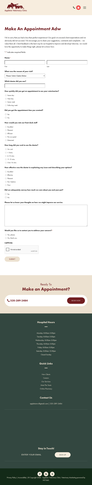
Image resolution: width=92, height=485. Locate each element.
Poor (8, 185)
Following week (12, 105)
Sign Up (62, 455)
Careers (46, 378)
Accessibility (22, 477)
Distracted (10, 140)
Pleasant (10, 130)
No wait (10, 149)
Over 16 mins (11, 162)
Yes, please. (11, 235)
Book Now (76, 301)
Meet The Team (46, 385)
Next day (10, 99)
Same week (11, 102)
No (8, 118)
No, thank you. (12, 238)
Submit (12, 259)
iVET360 (46, 480)
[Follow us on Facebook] (39, 474)
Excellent (10, 127)
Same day (10, 95)
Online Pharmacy (46, 389)
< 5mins (10, 152)
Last (48, 66)
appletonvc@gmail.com (39, 403)
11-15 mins (11, 159)
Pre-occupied (11, 137)
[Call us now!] (74, 7)
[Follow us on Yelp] (52, 474)
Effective (10, 175)
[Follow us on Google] (46, 474)
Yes (8, 114)
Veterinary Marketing (68, 477)
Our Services (46, 381)
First (6, 66)
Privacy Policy (11, 477)
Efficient (9, 133)
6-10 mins (10, 156)
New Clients (46, 374)
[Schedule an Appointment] (78, 7)
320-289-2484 (19, 300)
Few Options (11, 182)
